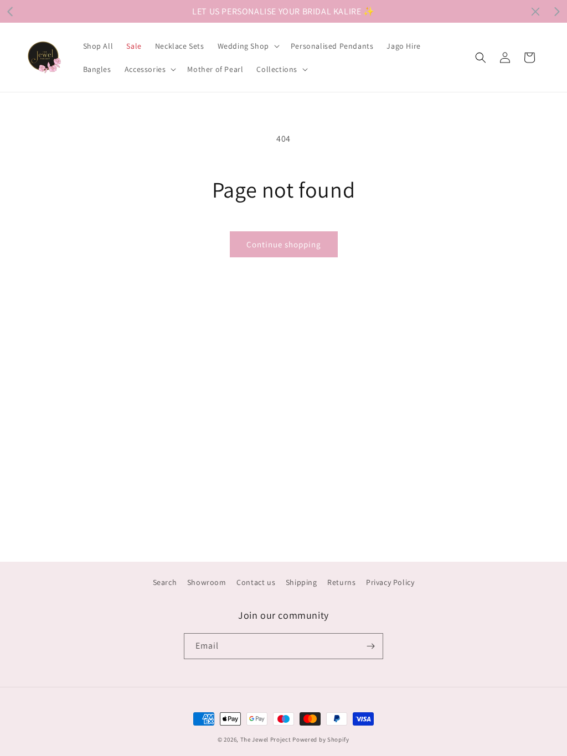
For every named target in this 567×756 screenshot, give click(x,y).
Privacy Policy (390, 582)
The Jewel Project (265, 739)
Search (165, 582)
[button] (247, 46)
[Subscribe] (370, 646)
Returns (341, 582)
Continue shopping (283, 244)
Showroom (206, 582)
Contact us (255, 582)
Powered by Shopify (320, 739)
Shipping (301, 582)
